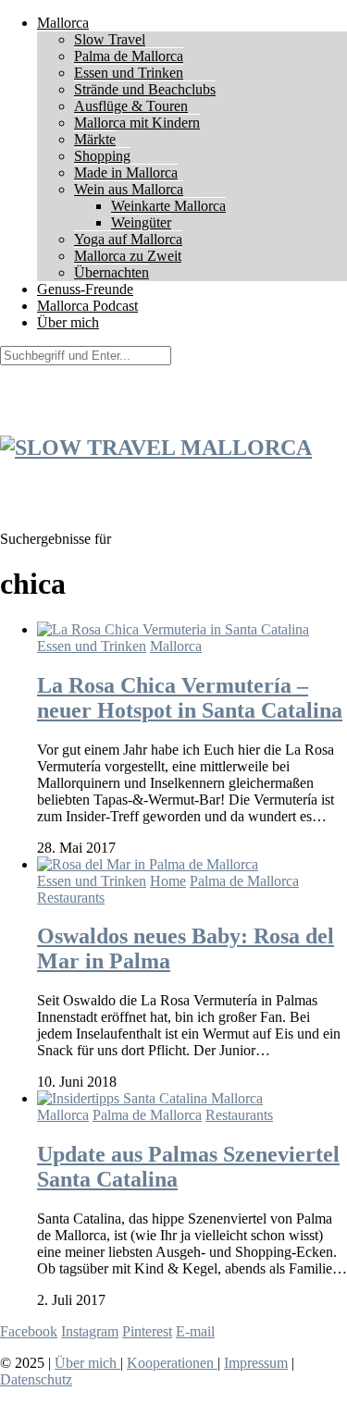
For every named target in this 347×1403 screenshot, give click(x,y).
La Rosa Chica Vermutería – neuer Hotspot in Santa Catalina (189, 697)
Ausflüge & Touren (131, 106)
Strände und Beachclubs (145, 89)
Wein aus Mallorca (128, 189)
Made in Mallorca (126, 172)
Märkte (95, 139)
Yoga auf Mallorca (128, 239)
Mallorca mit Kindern (137, 122)
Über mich (68, 322)
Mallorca (63, 23)
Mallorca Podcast (87, 306)
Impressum (256, 1363)
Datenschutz (36, 1379)
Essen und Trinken (128, 72)
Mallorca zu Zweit (127, 256)
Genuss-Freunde (85, 289)
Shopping (102, 156)
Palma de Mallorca (128, 56)
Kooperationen (172, 1363)
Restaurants (71, 897)
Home (168, 881)
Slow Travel (109, 39)
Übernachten (111, 272)
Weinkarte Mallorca (168, 206)
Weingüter (141, 222)
